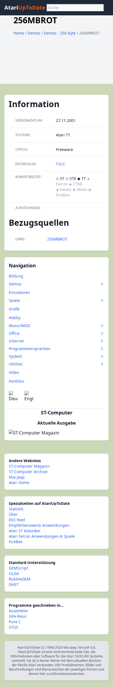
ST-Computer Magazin (29, 466)
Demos (34, 33)
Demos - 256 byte (60, 33)
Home (18, 33)
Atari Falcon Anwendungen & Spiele (42, 536)
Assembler (18, 610)
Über (13, 514)
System (15, 356)
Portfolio (16, 381)
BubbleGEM (19, 579)
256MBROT (57, 239)
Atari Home (19, 482)
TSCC (60, 164)
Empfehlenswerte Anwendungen (39, 525)
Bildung (16, 276)
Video (14, 372)
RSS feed (17, 519)
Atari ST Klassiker (25, 530)
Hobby (15, 317)
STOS (13, 627)
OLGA (14, 573)
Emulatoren (19, 292)
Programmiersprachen (29, 348)
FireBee (15, 541)
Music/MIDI (19, 325)
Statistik (16, 508)
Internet (16, 341)
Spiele (14, 300)
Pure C (15, 621)
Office (14, 333)
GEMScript (18, 568)
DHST (14, 584)
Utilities (16, 364)
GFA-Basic (18, 616)
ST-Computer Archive (28, 471)
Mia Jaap (17, 477)
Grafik (14, 308)
